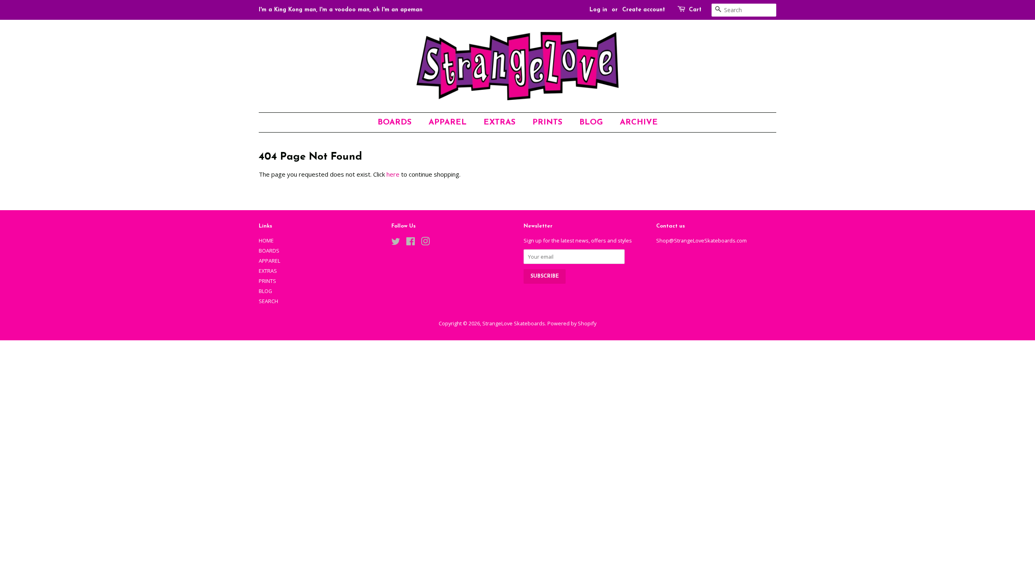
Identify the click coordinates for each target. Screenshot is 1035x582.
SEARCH (268, 301)
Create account (643, 10)
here (393, 174)
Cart (695, 10)
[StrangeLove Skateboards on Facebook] (410, 243)
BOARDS (395, 122)
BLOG (591, 122)
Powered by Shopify (571, 323)
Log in (598, 10)
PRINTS (547, 122)
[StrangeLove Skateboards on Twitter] (395, 243)
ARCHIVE (639, 122)
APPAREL (448, 122)
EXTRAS (499, 122)
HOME (266, 240)
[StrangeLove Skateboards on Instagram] (425, 243)
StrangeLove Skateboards (513, 323)
